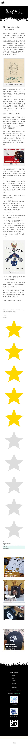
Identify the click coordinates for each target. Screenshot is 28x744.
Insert (14, 742)
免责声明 (14, 681)
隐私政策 (14, 683)
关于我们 (14, 675)
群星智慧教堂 (17, 693)
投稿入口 (14, 678)
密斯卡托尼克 (18, 690)
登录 (4, 541)
